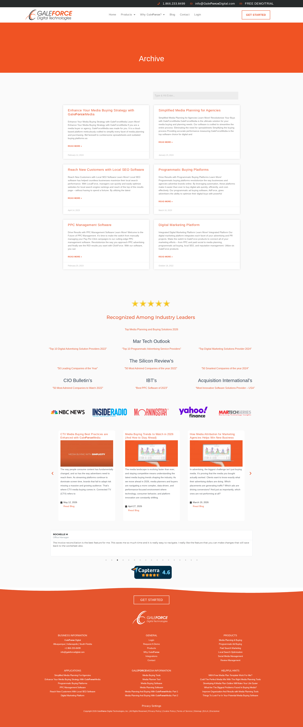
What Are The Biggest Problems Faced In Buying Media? (230, 687)
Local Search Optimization (230, 652)
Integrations (151, 656)
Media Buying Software (151, 683)
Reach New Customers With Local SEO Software (72, 691)
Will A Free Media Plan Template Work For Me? (230, 675)
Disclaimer (215, 711)
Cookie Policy (169, 711)
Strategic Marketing (156, 720)
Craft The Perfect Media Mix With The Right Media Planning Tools (230, 679)
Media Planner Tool (151, 679)
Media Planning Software (151, 687)
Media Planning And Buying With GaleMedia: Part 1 (151, 691)
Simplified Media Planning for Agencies (190, 110)
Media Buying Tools (151, 675)
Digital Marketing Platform (179, 225)
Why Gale (151, 652)
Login (197, 14)
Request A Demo (151, 644)
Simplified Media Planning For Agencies (72, 675)
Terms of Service (184, 711)
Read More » (75, 146)
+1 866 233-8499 (73, 648)
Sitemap (198, 711)
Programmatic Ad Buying (230, 644)
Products (126, 14)
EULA (205, 711)
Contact (185, 14)
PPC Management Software (90, 225)
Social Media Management (230, 656)
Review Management (230, 660)
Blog (172, 14)
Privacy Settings (151, 706)
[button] (52, 473)
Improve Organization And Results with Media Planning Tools (230, 691)
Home (112, 14)
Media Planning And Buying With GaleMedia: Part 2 (151, 695)
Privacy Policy (154, 711)
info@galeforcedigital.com (73, 652)
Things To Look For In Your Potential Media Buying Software (230, 695)
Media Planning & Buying (230, 640)
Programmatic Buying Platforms (184, 169)
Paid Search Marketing (230, 648)
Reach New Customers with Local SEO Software (106, 169)
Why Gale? (150, 14)
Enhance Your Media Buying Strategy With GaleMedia (72, 679)
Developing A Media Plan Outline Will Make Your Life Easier (230, 683)
